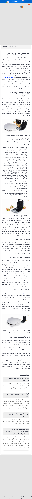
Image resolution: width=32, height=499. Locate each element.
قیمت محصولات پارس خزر (23, 293)
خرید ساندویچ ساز (9, 77)
